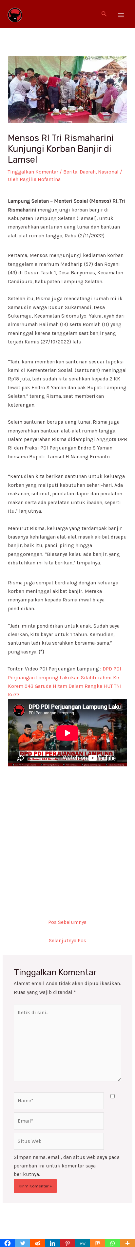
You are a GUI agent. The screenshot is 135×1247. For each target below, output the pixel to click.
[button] (104, 14)
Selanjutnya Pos (67, 941)
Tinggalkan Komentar (33, 172)
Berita (70, 172)
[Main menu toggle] (121, 15)
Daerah (88, 172)
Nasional (108, 172)
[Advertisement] (67, 833)
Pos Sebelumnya (67, 922)
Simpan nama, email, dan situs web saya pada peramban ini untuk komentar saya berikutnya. (67, 1166)
